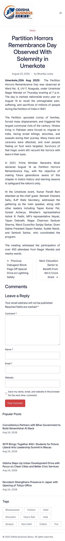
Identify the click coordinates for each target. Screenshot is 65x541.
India (45, 517)
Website (9, 377)
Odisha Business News (22, 536)
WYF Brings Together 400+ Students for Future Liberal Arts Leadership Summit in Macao (31, 446)
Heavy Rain (29, 517)
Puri (56, 524)
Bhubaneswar (13, 509)
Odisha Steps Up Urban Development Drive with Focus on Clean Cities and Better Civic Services (31, 465)
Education (11, 517)
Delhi (45, 509)
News (32, 30)
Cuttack (31, 509)
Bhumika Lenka (45, 73)
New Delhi (26, 524)
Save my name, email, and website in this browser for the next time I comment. (34, 393)
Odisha (43, 524)
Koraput (10, 524)
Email (8, 363)
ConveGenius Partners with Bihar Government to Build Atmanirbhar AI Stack (32, 426)
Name (9, 349)
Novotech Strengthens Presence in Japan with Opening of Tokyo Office (30, 483)
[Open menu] (60, 13)
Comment (11, 313)
